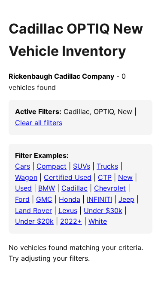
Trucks (107, 166)
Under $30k (103, 210)
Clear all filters (38, 122)
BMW (46, 188)
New (125, 177)
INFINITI (99, 199)
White (97, 221)
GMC (44, 199)
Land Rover (33, 210)
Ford (22, 199)
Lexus (67, 210)
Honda (69, 199)
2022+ (71, 221)
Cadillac (74, 188)
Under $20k (34, 221)
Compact (51, 166)
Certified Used (67, 177)
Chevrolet (110, 188)
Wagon (26, 177)
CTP (105, 177)
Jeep (126, 199)
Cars (22, 166)
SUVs (81, 166)
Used (23, 188)
